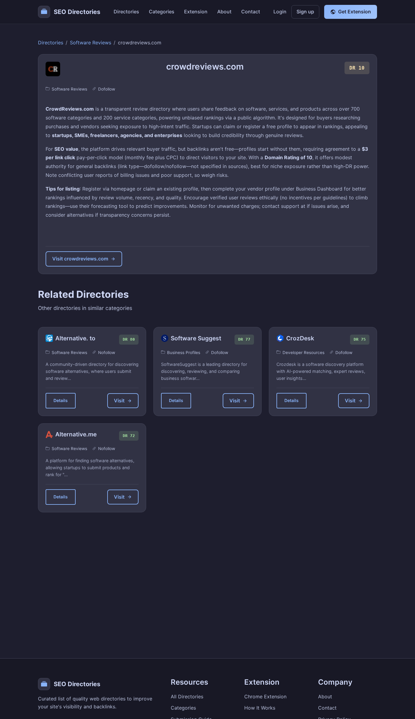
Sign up (305, 12)
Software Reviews (90, 43)
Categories (161, 12)
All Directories (187, 696)
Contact (250, 12)
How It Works (259, 708)
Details (60, 400)
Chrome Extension (265, 696)
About (224, 12)
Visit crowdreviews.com (80, 259)
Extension (196, 12)
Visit (119, 400)
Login (279, 12)
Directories (126, 12)
